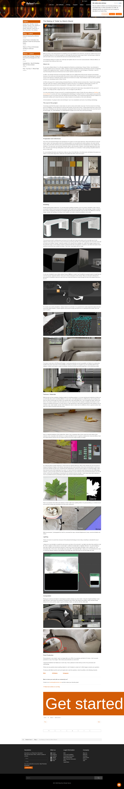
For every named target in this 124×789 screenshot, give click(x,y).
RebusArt (29, 28)
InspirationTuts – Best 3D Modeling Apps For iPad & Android (31, 64)
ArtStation (55, 673)
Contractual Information (68, 756)
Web (44, 673)
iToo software (35, 30)
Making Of (51, 717)
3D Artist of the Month (28, 27)
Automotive (28, 30)
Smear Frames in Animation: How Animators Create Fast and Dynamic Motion (31, 41)
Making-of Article (57, 717)
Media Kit (85, 754)
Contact (54, 753)
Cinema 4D (34, 28)
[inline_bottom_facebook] (49, 731)
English (85, 1)
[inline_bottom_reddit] (84, 731)
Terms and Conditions (68, 754)
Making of (37, 25)
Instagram (65, 673)
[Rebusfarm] (30, 3)
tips (48, 717)
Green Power (86, 757)
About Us (85, 753)
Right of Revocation (67, 757)
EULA (64, 760)
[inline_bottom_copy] (95, 731)
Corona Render (46, 94)
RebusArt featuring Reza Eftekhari (31, 36)
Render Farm (26, 24)
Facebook (54, 756)
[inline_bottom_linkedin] (72, 731)
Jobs (84, 760)
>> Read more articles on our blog (51, 686)
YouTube (54, 759)
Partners (85, 759)
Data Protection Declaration (69, 759)
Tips (33, 25)
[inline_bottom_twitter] (60, 731)
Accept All (119, 14)
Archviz (45, 717)
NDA (64, 753)
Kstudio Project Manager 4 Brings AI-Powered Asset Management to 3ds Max (31, 58)
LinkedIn (54, 757)
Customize (105, 14)
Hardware (85, 756)
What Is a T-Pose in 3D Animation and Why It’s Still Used (31, 47)
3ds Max (96, 92)
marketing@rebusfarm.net (56, 682)
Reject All (112, 14)
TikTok (53, 760)
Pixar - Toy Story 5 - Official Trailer (31, 68)
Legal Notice (66, 762)
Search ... (23, 777)
